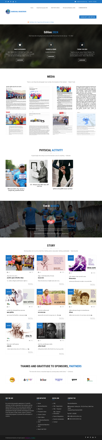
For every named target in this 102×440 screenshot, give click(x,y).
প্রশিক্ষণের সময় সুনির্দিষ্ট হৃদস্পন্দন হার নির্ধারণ (63, 189)
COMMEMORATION (83, 7)
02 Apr (40, 325)
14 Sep (40, 258)
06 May (9, 291)
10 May (71, 258)
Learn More (20, 60)
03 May (71, 291)
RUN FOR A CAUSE (55, 7)
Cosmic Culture (42, 414)
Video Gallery (41, 417)
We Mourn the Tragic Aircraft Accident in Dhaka (17, 22)
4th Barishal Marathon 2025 (69, 7)
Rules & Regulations (58, 416)
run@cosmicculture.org (81, 1)
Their (51, 206)
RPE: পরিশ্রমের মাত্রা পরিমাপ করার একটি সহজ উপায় (39, 185)
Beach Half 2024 (42, 429)
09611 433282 (93, 1)
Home (32, 7)
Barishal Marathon (42, 406)
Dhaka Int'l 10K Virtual (88, 17)
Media (51, 76)
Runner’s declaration (58, 419)
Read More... (30, 283)
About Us (40, 409)
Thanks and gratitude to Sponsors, (51, 366)
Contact (55, 422)
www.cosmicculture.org (75, 419)
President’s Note (42, 411)
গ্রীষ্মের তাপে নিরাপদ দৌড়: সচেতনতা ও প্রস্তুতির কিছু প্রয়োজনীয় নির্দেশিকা (16, 189)
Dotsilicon (33, 437)
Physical (51, 150)
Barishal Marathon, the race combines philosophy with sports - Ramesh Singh (51, 233)
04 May (40, 291)
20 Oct (9, 258)
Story (51, 245)
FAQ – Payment (57, 409)
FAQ (54, 403)
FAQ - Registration (57, 406)
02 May (9, 325)
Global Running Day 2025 (42, 7)
